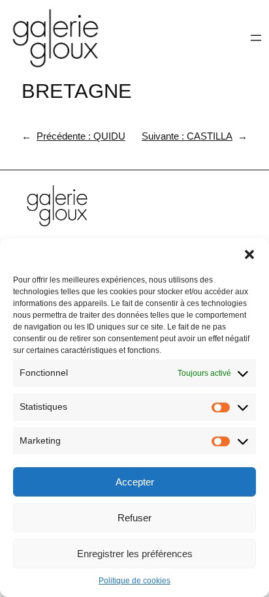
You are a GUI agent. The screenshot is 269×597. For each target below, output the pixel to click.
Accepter (135, 481)
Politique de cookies (134, 580)
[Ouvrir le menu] (256, 38)
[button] (249, 254)
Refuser (134, 517)
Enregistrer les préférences (135, 553)
